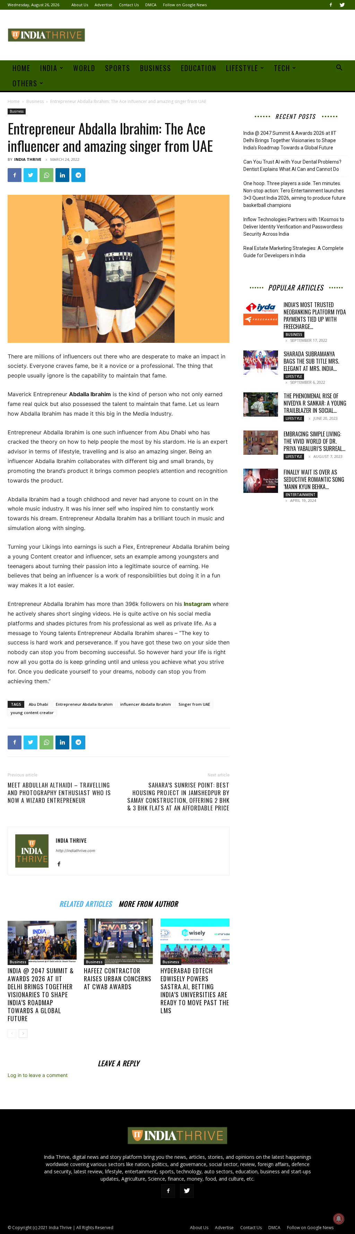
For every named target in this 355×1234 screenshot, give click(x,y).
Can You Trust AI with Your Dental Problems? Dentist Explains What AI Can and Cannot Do (292, 165)
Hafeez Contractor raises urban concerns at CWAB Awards (117, 978)
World (84, 68)
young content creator (32, 712)
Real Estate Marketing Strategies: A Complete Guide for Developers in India (293, 251)
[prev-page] (12, 1033)
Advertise (103, 4)
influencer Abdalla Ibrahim (145, 704)
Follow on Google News (185, 4)
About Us (79, 4)
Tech (282, 68)
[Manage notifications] (338, 1218)
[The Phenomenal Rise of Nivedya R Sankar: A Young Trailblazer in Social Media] (260, 404)
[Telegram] (78, 175)
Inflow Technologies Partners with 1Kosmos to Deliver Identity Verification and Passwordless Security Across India (293, 227)
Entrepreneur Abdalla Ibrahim (84, 704)
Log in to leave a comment (38, 1075)
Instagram (197, 603)
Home (21, 68)
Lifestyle (242, 68)
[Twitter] (342, 5)
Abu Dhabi (38, 704)
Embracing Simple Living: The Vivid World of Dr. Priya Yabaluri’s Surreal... (314, 441)
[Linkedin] (62, 175)
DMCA (150, 4)
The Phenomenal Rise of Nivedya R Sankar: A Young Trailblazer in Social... (315, 403)
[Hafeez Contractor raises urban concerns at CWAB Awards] (118, 941)
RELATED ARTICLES (85, 902)
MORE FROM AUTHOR (148, 902)
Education (198, 68)
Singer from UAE (194, 704)
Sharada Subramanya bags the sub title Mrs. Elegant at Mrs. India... (311, 361)
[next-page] (23, 1033)
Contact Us (129, 4)
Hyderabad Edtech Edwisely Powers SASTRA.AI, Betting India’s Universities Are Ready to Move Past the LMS (195, 990)
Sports (117, 68)
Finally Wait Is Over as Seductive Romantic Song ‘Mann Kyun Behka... (314, 479)
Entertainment (300, 494)
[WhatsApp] (46, 175)
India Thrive (27, 159)
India (49, 68)
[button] (339, 68)
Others (24, 83)
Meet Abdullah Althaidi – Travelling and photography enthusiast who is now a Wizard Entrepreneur (59, 792)
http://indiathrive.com (75, 850)
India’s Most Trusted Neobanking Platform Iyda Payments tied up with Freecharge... (315, 316)
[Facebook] (331, 5)
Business (155, 68)
